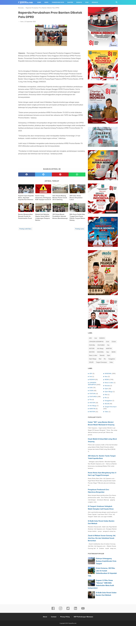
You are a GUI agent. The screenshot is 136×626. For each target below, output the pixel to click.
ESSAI (114, 341)
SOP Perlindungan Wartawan (83, 617)
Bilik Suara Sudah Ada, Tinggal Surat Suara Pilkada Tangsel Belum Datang (77, 217)
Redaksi (95, 2)
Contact (53, 617)
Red (100, 359)
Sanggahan (111, 359)
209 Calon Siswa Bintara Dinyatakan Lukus (76, 197)
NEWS (113, 352)
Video (111, 362)
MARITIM (109, 348)
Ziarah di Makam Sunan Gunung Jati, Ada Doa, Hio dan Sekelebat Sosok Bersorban (102, 538)
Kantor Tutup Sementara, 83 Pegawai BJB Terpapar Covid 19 (43, 197)
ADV (90, 338)
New (107, 352)
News (46, 2)
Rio (105, 359)
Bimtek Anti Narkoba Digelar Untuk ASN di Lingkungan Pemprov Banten (42, 217)
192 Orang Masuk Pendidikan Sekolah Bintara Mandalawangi (60, 216)
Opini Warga (92, 359)
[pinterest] (60, 174)
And (95, 338)
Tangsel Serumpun (101, 362)
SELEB (91, 362)
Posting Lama (79, 229)
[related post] (26, 188)
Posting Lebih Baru (25, 229)
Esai (87, 2)
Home (39, 2)
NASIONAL (100, 352)
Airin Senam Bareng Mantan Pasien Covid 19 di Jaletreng (59, 197)
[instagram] (61, 610)
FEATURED (101, 345)
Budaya (79, 2)
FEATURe (92, 345)
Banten (70, 2)
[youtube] (83, 610)
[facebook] (26, 174)
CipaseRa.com (72, 623)
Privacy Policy (65, 617)
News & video (93, 355)
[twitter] (43, 174)
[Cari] (116, 3)
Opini (108, 355)
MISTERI (91, 352)
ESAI (107, 341)
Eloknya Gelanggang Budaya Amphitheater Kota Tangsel (106, 561)
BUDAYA (102, 338)
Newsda (102, 355)
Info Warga (100, 348)
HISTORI (91, 348)
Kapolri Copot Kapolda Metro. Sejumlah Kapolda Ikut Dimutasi (26, 197)
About (45, 617)
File (108, 345)
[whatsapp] (77, 174)
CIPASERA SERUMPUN (96, 341)
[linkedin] (75, 610)
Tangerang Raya (58, 2)
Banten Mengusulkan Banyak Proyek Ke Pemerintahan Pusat (25, 216)
